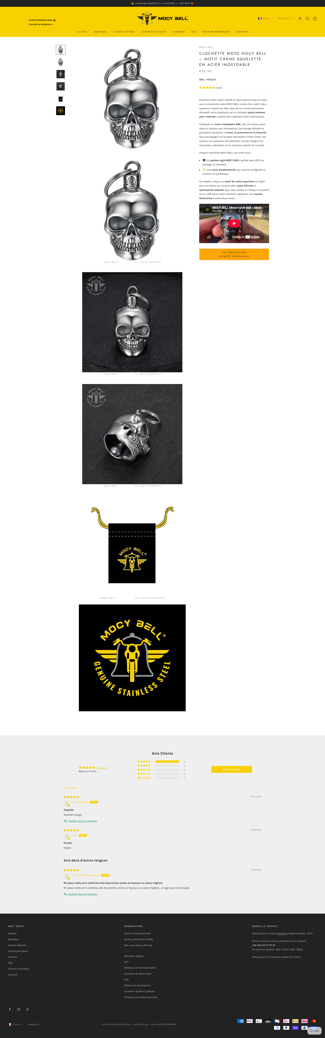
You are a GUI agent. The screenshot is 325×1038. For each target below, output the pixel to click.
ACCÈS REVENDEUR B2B (40, 20)
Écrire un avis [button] (231, 769)
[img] (71, 797)
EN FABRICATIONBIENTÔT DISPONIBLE (234, 254)
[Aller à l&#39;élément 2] (60, 62)
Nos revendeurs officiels (138, 945)
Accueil (82, 31)
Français (283, 18)
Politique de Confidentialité (140, 967)
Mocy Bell (206, 47)
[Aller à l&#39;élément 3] (60, 74)
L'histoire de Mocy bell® (137, 973)
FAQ (193, 31)
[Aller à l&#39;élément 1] (60, 50)
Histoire (179, 31)
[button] (207, 87)
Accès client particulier (137, 933)
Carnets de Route (154, 31)
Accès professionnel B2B (138, 939)
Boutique (100, 31)
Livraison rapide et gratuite (139, 991)
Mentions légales (134, 956)
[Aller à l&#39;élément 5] (60, 98)
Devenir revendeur (216, 31)
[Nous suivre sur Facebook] (10, 1009)
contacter (282, 933)
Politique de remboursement (140, 997)
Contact (242, 31)
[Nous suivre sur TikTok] (27, 1009)
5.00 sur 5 (102, 767)
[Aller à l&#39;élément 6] (60, 110)
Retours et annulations (137, 985)
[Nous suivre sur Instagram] (18, 1009)
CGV (126, 961)
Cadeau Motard (124, 31)
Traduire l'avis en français (82, 821)
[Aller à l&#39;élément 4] (60, 86)
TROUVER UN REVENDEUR (40, 24)
